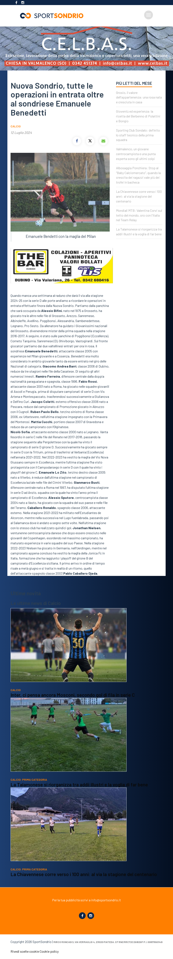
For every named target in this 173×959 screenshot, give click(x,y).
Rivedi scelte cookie (25, 951)
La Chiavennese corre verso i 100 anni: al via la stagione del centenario (139, 196)
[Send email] (103, 141)
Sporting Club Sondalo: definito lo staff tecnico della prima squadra (138, 135)
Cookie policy (49, 951)
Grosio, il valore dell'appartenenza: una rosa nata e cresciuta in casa (139, 97)
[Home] (53, 15)
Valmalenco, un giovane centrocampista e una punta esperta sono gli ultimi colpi (136, 154)
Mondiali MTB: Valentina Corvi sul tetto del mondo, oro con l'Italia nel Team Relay (139, 215)
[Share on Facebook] (77, 141)
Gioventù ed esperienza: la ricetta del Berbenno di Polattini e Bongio (138, 116)
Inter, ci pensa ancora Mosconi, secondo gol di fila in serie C (73, 695)
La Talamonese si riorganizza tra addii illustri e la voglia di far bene (79, 784)
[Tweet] (90, 141)
